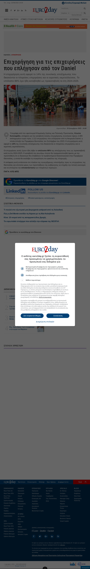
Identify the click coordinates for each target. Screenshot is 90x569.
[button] (45, 280)
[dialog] (45, 284)
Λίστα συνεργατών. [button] (45, 297)
